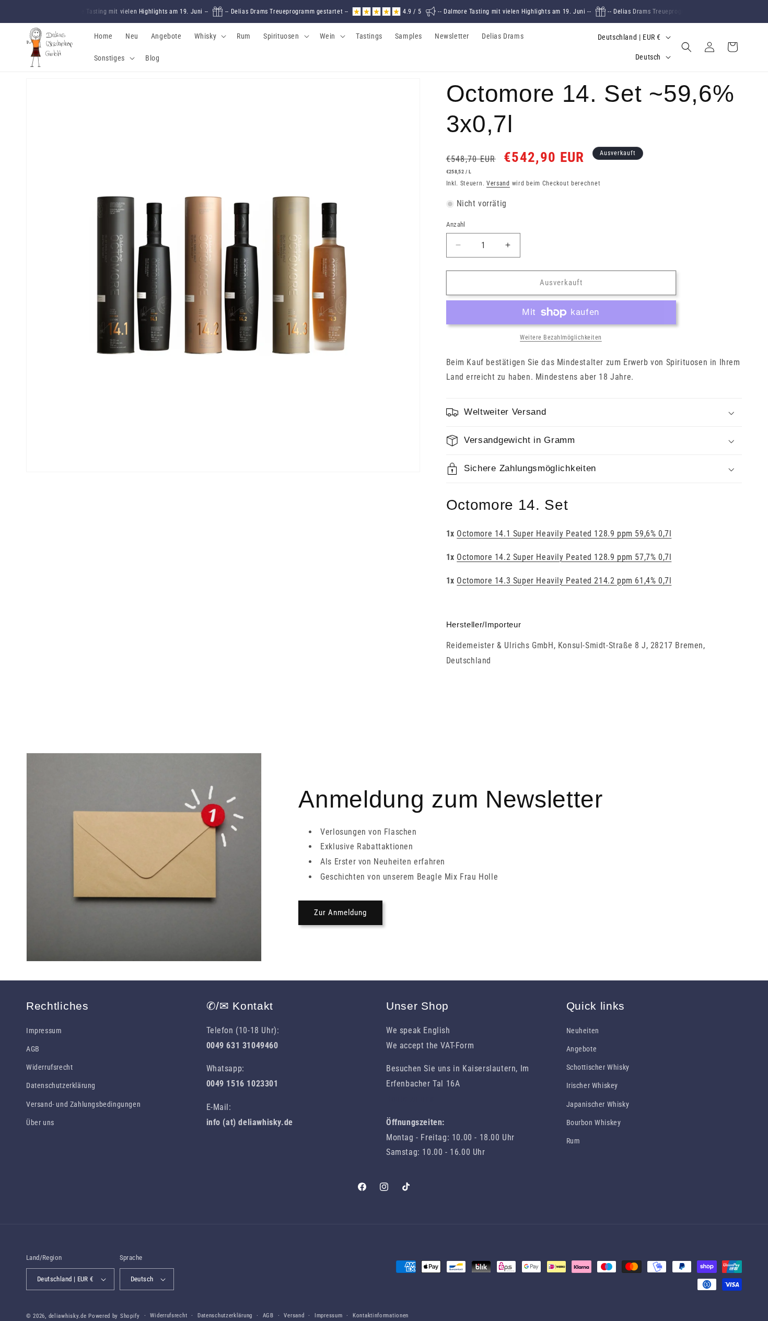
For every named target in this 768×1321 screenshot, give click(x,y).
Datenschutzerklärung (61, 1085)
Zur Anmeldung (340, 912)
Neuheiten (582, 1030)
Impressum (44, 1030)
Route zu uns (410, 1099)
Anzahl (456, 224)
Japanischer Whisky (598, 1104)
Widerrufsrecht (49, 1067)
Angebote (581, 1049)
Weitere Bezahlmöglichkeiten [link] (561, 337)
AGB (33, 1049)
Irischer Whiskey (592, 1085)
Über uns (40, 1122)
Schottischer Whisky (598, 1067)
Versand (498, 183)
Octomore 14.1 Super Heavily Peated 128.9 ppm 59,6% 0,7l (564, 534)
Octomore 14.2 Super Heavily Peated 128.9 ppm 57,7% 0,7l (564, 557)
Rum (573, 1141)
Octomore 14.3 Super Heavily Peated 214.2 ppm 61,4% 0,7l (564, 581)
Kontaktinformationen (381, 1315)
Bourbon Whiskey (593, 1122)
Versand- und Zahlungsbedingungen (83, 1104)
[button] (209, 36)
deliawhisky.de (68, 1316)
